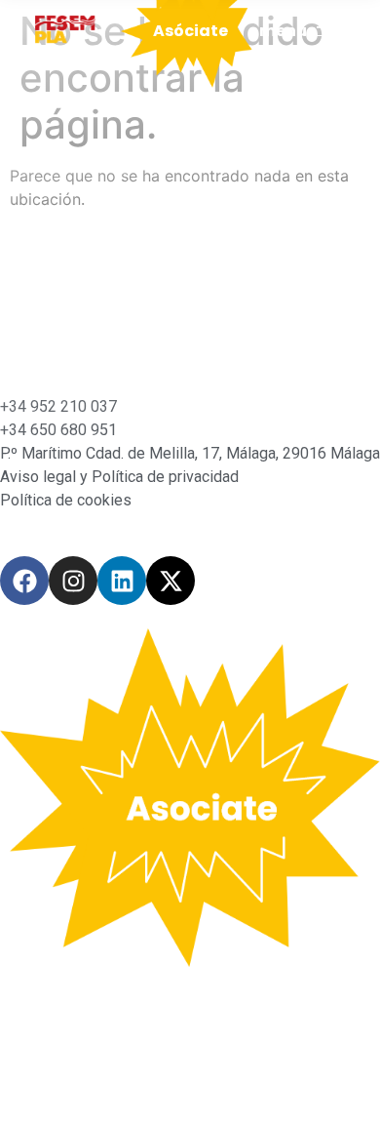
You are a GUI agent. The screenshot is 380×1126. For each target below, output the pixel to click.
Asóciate (190, 31)
